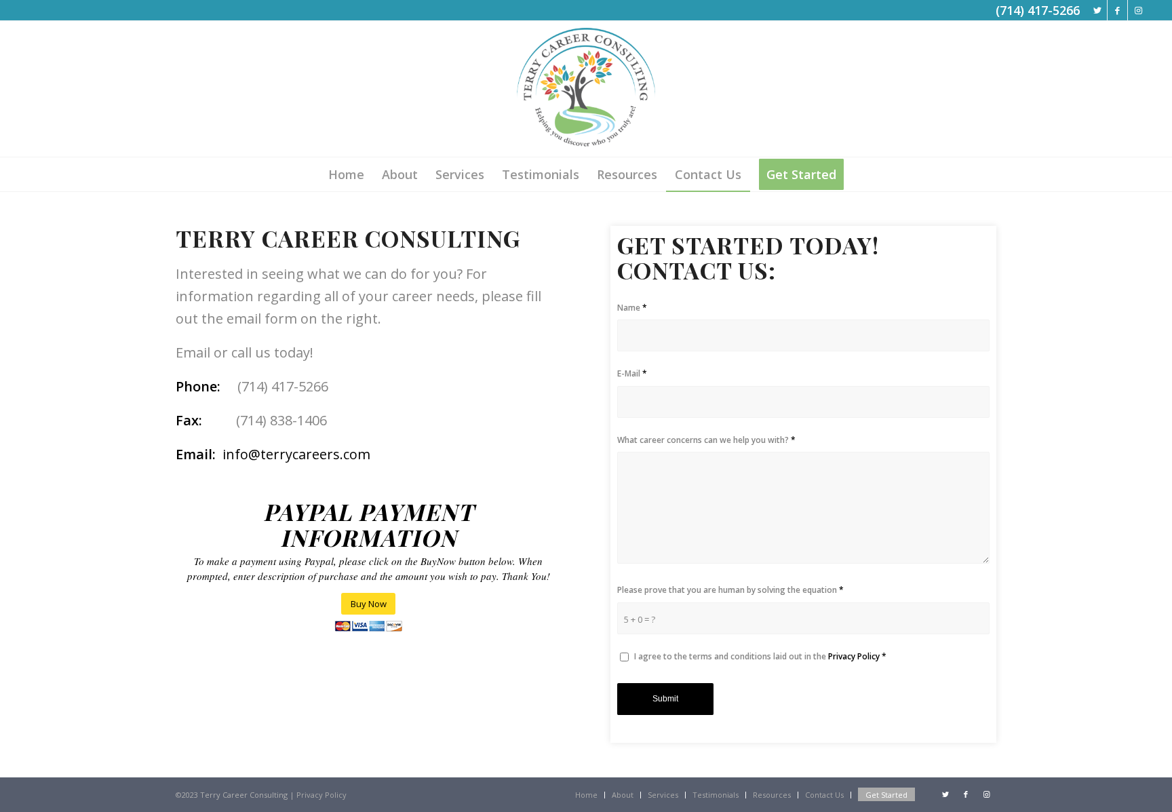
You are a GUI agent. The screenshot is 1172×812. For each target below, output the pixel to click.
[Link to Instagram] (1138, 10)
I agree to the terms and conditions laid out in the (760, 656)
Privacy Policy (854, 656)
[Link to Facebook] (1117, 10)
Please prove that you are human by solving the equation (730, 590)
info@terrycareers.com (296, 454)
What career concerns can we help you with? (706, 440)
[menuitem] (346, 174)
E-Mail (632, 373)
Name (632, 307)
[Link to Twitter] (1097, 10)
